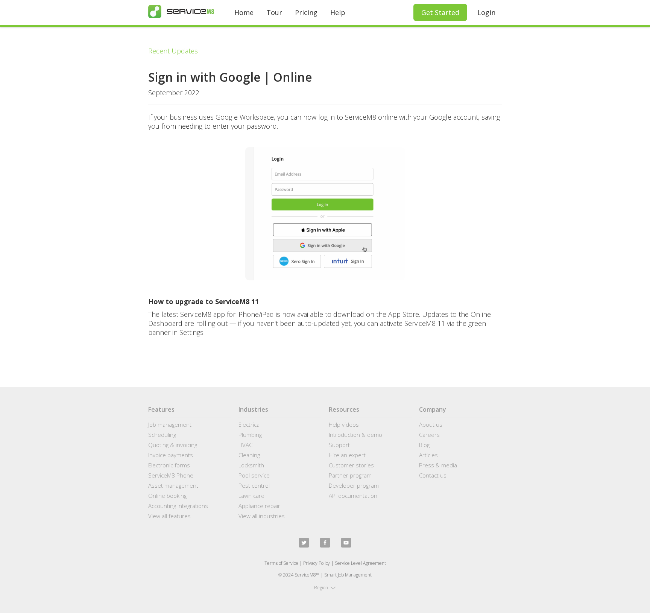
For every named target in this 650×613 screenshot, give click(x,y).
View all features (169, 516)
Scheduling (162, 434)
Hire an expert (347, 455)
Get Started (440, 12)
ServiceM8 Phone (170, 475)
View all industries (261, 516)
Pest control (254, 485)
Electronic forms (169, 465)
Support (339, 445)
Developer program (354, 485)
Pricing (306, 12)
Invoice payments (170, 455)
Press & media (438, 465)
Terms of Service (281, 563)
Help (337, 12)
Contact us (432, 475)
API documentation (353, 495)
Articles (428, 455)
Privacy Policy (316, 563)
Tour (274, 12)
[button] (325, 588)
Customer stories (351, 465)
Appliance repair (259, 506)
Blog (424, 445)
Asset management (173, 485)
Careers (429, 434)
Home (244, 12)
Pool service (254, 475)
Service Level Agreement (360, 563)
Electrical (249, 424)
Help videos (344, 424)
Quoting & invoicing (172, 445)
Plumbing (250, 434)
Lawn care (251, 495)
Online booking (167, 495)
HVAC (245, 445)
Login (486, 12)
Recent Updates (173, 50)
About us (430, 424)
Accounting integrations (178, 506)
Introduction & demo (355, 434)
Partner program (350, 475)
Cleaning (249, 455)
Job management (169, 424)
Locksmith (251, 465)
